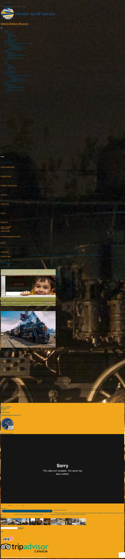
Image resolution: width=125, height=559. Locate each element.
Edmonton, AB (5, 228)
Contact (6, 59)
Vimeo (26, 505)
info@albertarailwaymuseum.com (10, 236)
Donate (6, 50)
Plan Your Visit (8, 42)
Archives (10, 56)
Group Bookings (12, 45)
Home (6, 30)
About (6, 31)
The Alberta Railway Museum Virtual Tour (20, 43)
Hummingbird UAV (16, 505)
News (9, 37)
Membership (11, 36)
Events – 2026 (12, 39)
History (10, 33)
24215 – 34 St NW (6, 227)
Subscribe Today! (6, 256)
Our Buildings (12, 53)
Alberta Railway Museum (14, 23)
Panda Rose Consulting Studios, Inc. (57, 557)
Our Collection (8, 52)
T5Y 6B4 (3, 409)
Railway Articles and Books (16, 58)
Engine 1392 (4, 505)
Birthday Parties (16, 46)
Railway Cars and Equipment (16, 55)
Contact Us (4, 222)
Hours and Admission (10, 40)
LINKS (2, 531)
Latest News (5, 252)
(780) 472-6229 (5, 231)
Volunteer (11, 34)
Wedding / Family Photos (19, 48)
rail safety (46, 514)
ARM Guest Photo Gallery (15, 49)
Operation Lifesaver (8, 514)
